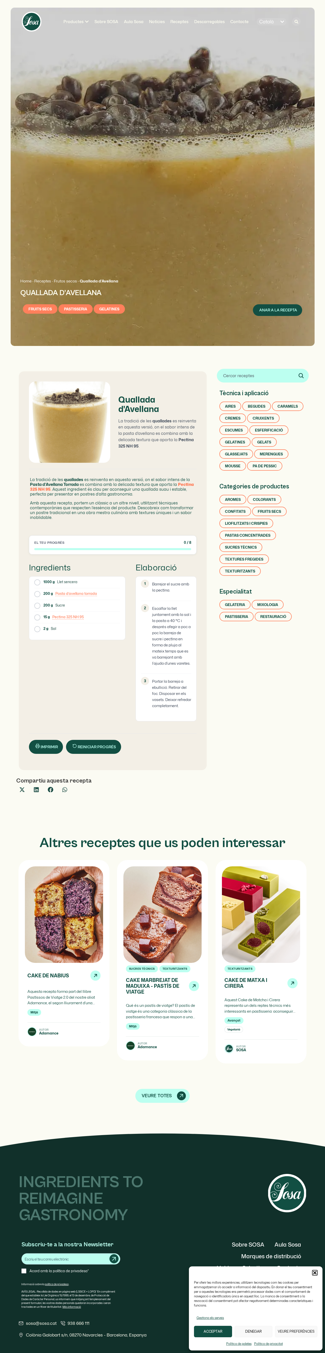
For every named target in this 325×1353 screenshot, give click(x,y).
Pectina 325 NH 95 (68, 616)
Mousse (232, 466)
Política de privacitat (268, 1344)
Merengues (271, 454)
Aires (230, 406)
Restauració (273, 616)
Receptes (42, 281)
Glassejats (236, 454)
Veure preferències (296, 1331)
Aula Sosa (287, 1244)
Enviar (114, 1258)
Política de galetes (239, 1344)
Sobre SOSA (248, 1244)
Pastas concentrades (247, 535)
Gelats (264, 442)
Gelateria (235, 604)
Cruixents (263, 418)
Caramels (288, 406)
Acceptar (213, 1331)
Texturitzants (240, 571)
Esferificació (269, 430)
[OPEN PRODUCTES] (87, 22)
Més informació (71, 1307)
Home (25, 281)
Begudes (256, 406)
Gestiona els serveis (210, 1318)
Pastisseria (75, 309)
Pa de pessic (265, 466)
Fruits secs (40, 309)
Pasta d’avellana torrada (76, 593)
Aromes (233, 499)
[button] (314, 1272)
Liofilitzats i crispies (246, 523)
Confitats (235, 511)
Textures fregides (244, 559)
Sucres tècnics (241, 547)
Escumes (234, 430)
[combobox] (263, 376)
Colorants (264, 499)
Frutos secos (65, 281)
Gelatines (109, 309)
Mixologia (267, 604)
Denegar (253, 1331)
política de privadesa (57, 1284)
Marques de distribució (271, 1256)
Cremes (232, 418)
